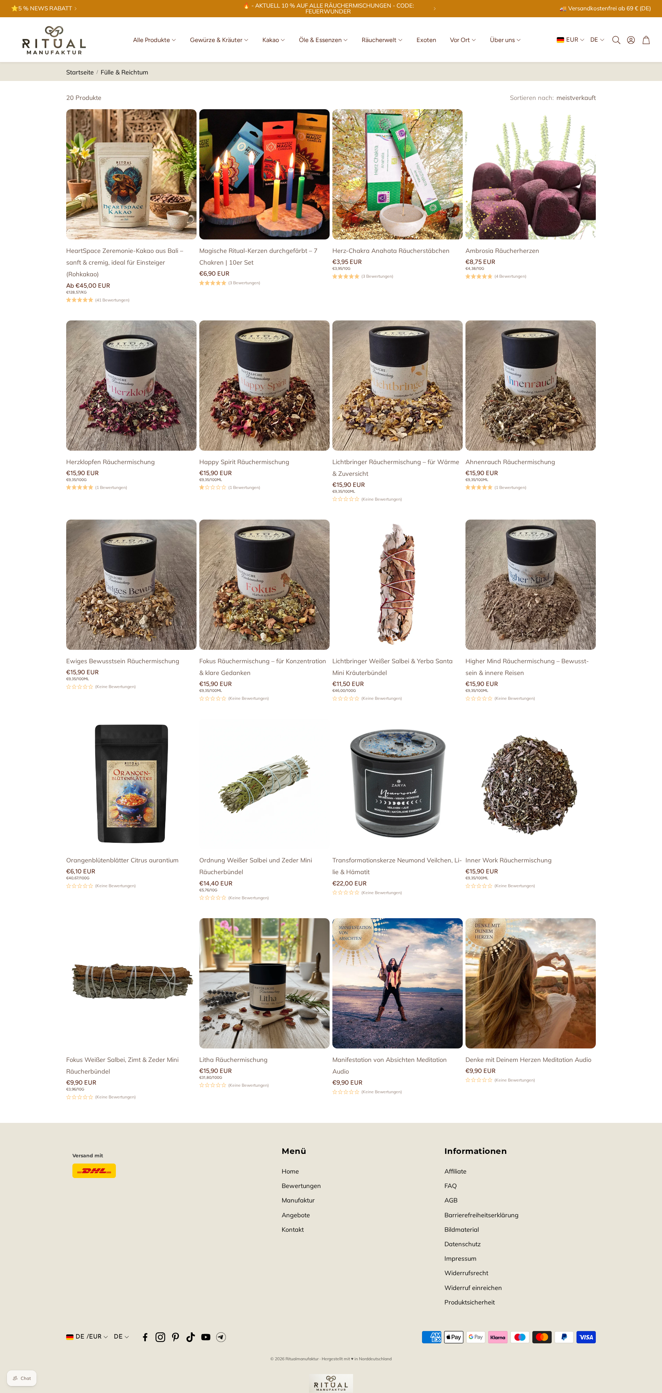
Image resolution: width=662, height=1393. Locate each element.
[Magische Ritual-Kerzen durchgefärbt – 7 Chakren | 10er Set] (264, 174)
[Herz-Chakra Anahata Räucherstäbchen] (397, 174)
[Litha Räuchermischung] (264, 983)
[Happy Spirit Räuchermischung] (264, 385)
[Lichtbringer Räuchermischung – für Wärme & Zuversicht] (397, 385)
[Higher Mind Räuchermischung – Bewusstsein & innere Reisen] (530, 585)
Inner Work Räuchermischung (508, 860)
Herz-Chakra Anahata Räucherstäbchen (391, 251)
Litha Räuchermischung (233, 1060)
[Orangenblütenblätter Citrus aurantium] (131, 784)
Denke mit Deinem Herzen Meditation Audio (528, 1060)
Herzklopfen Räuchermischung (110, 462)
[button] (616, 40)
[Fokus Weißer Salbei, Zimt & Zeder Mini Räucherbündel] (131, 983)
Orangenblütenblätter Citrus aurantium (122, 860)
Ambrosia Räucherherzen (502, 251)
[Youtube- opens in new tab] (206, 1337)
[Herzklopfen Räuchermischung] (131, 385)
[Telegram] (221, 1337)
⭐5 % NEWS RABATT (41, 8)
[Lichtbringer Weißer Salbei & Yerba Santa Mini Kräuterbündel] (397, 585)
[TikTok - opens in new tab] (190, 1337)
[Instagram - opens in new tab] (160, 1337)
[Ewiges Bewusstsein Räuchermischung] (131, 585)
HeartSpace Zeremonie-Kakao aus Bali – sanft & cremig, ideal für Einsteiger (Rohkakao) (124, 262)
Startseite (80, 72)
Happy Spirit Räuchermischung (244, 462)
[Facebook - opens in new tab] (145, 1337)
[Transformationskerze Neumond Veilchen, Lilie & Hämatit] (397, 784)
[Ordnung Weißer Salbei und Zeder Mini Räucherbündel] (264, 784)
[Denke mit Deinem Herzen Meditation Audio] (530, 983)
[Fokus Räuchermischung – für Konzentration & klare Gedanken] (264, 585)
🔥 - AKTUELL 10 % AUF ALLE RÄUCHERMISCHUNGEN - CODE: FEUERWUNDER (328, 8)
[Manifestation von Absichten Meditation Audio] (397, 983)
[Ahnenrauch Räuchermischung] (530, 385)
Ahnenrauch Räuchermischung (510, 462)
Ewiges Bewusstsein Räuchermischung (122, 661)
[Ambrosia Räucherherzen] (530, 174)
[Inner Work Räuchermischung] (530, 784)
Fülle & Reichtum (124, 72)
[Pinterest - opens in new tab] (175, 1337)
